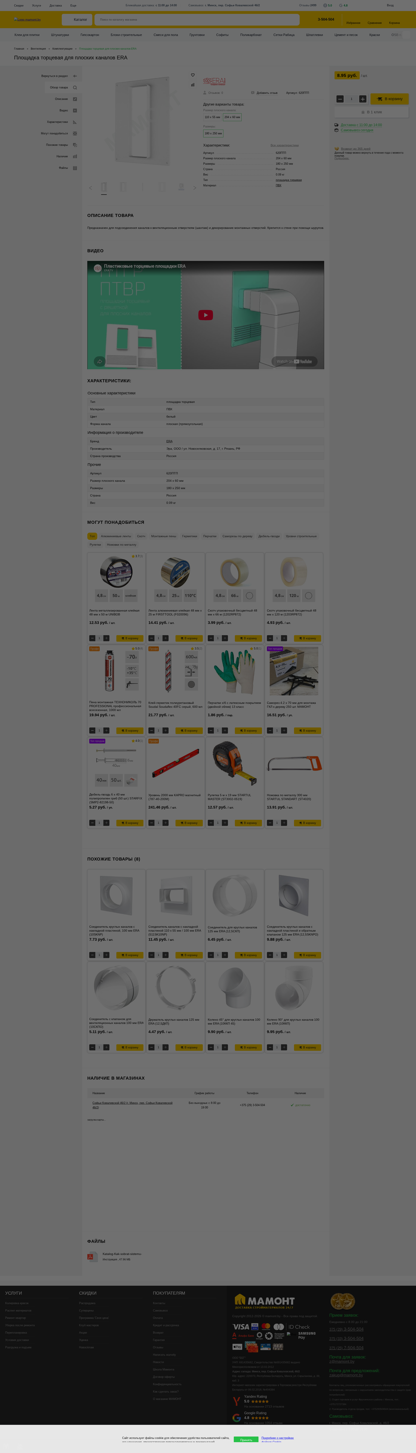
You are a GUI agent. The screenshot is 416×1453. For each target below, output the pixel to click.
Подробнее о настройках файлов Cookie (278, 1440)
